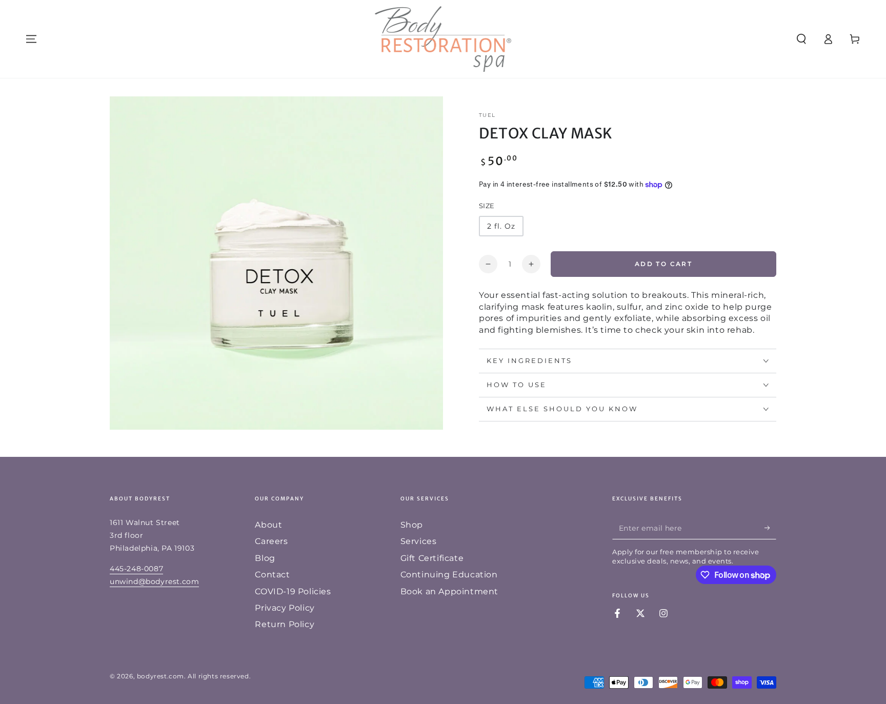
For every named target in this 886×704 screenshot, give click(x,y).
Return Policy (284, 624)
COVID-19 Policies (293, 591)
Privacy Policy (284, 608)
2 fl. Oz (501, 226)
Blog (265, 558)
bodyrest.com (160, 676)
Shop (411, 525)
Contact (272, 574)
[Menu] (31, 39)
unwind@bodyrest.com (154, 581)
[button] (801, 39)
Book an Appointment (449, 591)
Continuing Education (449, 574)
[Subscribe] (770, 527)
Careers (271, 541)
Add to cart (663, 264)
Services (418, 541)
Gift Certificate (432, 558)
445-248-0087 (136, 568)
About (268, 525)
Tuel (487, 115)
